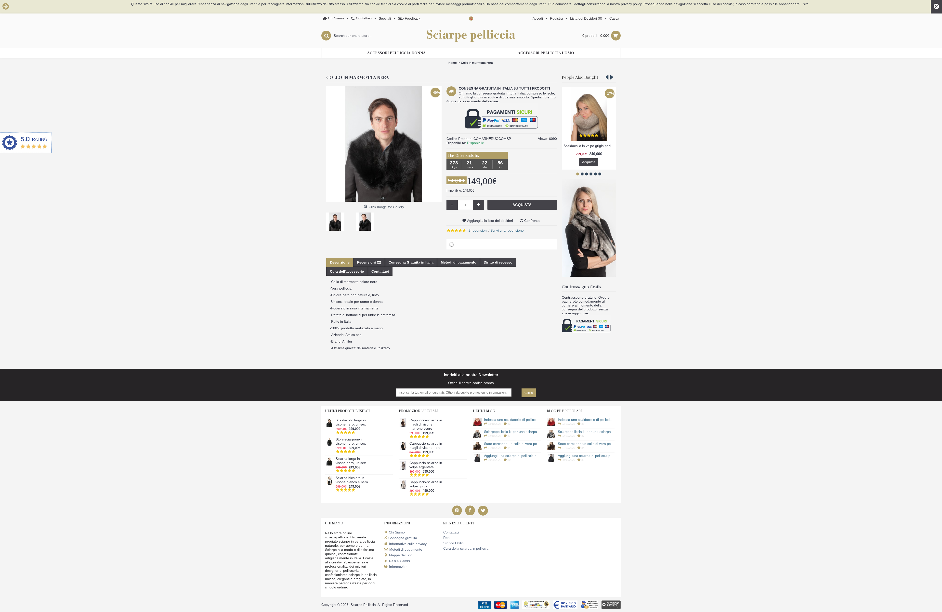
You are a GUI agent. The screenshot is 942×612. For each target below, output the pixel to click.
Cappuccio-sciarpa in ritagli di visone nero (425, 445)
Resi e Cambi (399, 561)
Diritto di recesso (498, 262)
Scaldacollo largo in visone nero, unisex (351, 422)
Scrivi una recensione (507, 230)
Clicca (528, 393)
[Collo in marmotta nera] (337, 220)
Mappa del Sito (400, 555)
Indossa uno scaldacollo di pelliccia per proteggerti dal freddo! (512, 420)
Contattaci (380, 271)
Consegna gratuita (402, 538)
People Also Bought (580, 77)
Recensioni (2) (369, 262)
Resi (446, 538)
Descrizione (340, 262)
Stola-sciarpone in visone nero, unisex (351, 441)
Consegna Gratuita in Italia (411, 262)
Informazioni (398, 567)
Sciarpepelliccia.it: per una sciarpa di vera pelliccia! (512, 432)
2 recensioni (478, 230)
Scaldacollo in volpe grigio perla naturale (589, 146)
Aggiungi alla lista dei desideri (490, 221)
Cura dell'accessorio (347, 271)
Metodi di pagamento (458, 262)
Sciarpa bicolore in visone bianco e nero (352, 480)
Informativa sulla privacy (408, 544)
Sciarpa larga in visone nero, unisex (351, 461)
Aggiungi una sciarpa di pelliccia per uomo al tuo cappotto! (512, 456)
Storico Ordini (453, 543)
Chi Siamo (397, 532)
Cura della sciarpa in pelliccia (465, 548)
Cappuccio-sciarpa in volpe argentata (425, 465)
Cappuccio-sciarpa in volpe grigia (425, 484)
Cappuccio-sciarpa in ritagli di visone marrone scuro (425, 424)
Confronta (532, 221)
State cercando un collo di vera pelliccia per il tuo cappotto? (512, 444)
